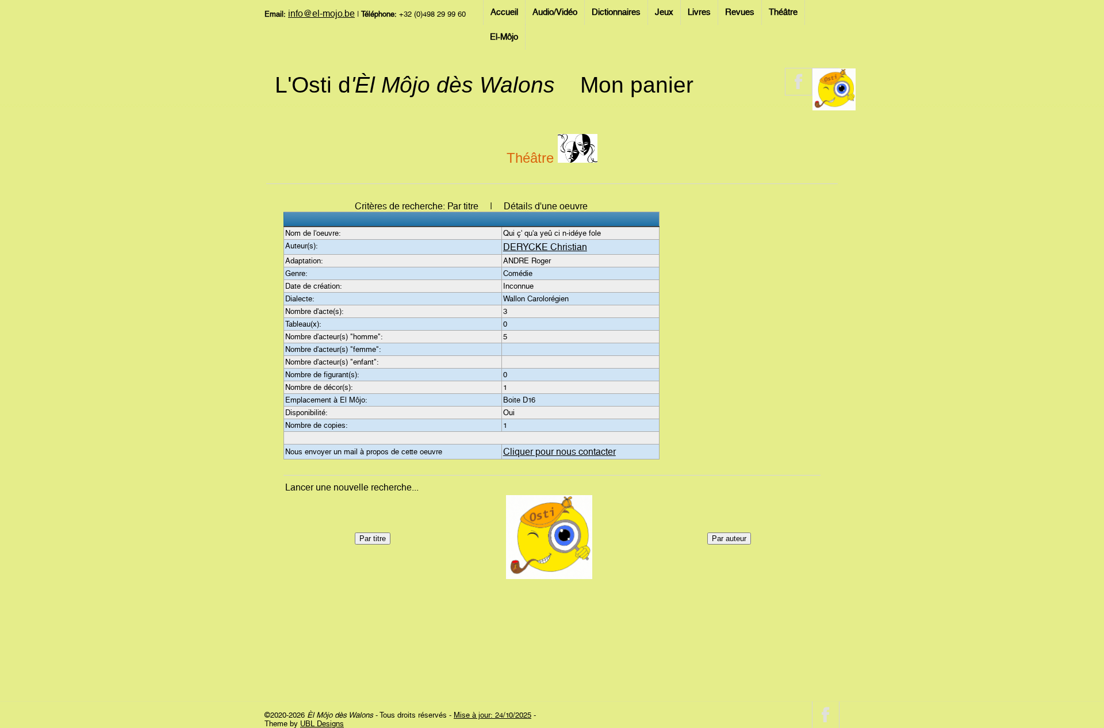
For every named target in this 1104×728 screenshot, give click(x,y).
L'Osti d (415, 84)
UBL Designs (322, 723)
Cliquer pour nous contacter (559, 451)
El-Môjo (504, 37)
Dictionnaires (616, 12)
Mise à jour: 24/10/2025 (492, 715)
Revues (739, 12)
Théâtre (783, 12)
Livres (699, 12)
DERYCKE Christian (545, 247)
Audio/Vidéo (554, 12)
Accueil (504, 12)
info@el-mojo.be (321, 13)
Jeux (664, 12)
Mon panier (636, 84)
